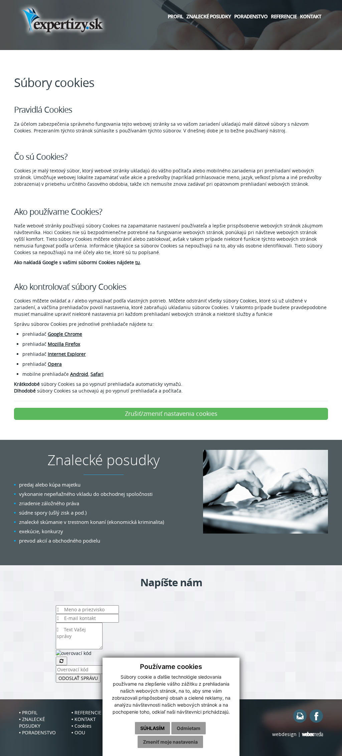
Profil (175, 16)
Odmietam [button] (188, 728)
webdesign (284, 734)
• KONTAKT (83, 719)
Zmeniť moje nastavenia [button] (170, 742)
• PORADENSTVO (37, 732)
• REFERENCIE (86, 712)
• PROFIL (28, 712)
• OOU (78, 732)
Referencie (284, 16)
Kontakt (310, 16)
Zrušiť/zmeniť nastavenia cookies (171, 414)
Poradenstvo (251, 16)
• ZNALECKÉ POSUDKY (32, 722)
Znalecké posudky (208, 16)
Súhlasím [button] (152, 728)
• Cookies (81, 726)
